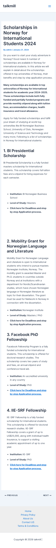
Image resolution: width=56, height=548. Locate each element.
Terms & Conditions (28, 526)
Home (28, 511)
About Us (28, 518)
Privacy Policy (28, 514)
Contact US (28, 522)
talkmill (9, 6)
